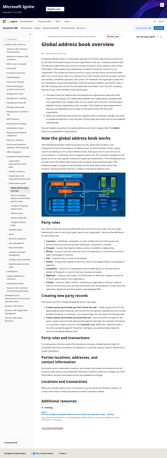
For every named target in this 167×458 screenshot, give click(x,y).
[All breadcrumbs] (43, 36)
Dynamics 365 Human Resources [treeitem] (14, 319)
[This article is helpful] (157, 36)
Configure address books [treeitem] (18, 223)
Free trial (159, 28)
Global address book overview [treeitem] (19, 189)
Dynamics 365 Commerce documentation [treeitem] (17, 50)
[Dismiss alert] (162, 5)
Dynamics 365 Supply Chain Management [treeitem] (16, 312)
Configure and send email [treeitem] (19, 259)
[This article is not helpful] (160, 36)
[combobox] (17, 39)
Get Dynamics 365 (143, 28)
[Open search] (154, 21)
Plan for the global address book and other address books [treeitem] (20, 198)
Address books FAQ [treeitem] (19, 218)
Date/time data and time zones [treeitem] (19, 265)
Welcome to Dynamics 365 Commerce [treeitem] (17, 58)
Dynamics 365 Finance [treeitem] (14, 306)
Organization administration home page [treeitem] (17, 164)
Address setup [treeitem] (17, 213)
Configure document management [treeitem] (17, 253)
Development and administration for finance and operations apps (73, 36)
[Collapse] (30, 34)
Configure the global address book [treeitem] (19, 207)
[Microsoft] (4, 21)
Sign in (161, 21)
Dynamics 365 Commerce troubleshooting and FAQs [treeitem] (17, 289)
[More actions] (123, 36)
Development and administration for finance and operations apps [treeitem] (17, 298)
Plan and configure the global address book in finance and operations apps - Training (77, 414)
